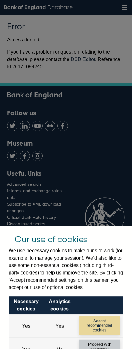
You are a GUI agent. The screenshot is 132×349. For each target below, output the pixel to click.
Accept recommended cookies (99, 325)
